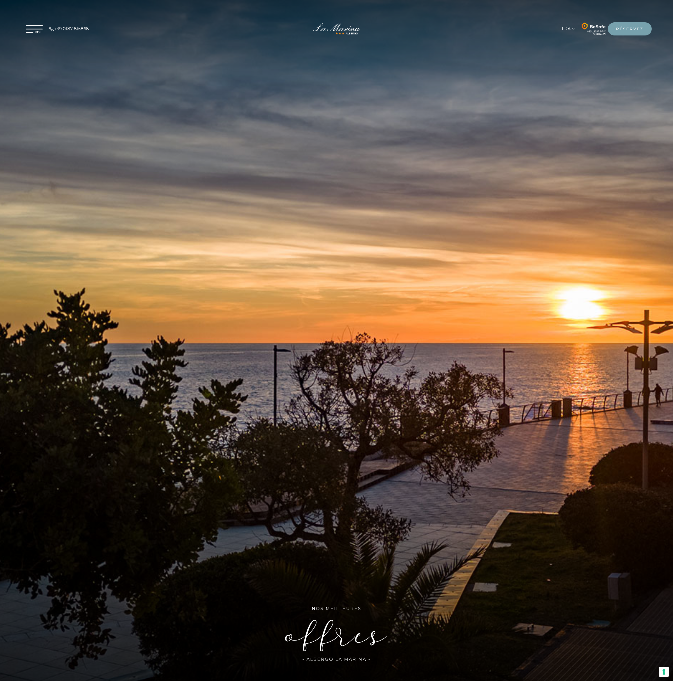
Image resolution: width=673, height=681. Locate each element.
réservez (630, 29)
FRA (567, 28)
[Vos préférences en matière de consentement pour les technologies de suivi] (664, 672)
